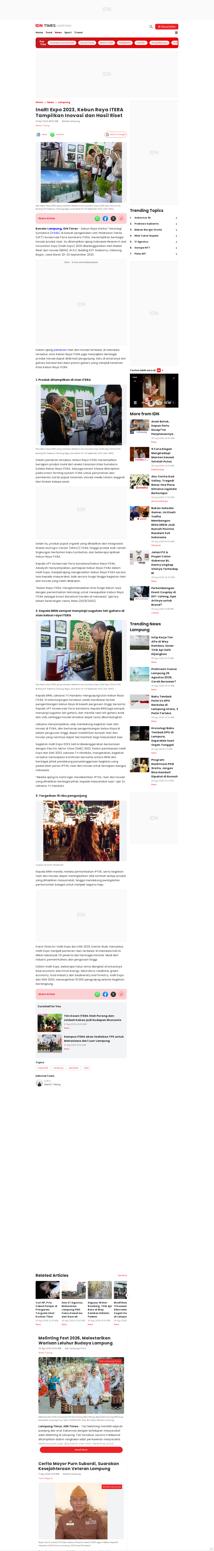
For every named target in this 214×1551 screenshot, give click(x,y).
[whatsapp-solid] (97, 218)
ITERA (55, 233)
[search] (151, 27)
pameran (60, 350)
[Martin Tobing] (39, 1082)
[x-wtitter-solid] (113, 218)
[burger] (176, 32)
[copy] (121, 218)
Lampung (54, 229)
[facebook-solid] (105, 218)
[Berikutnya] (128, 1260)
